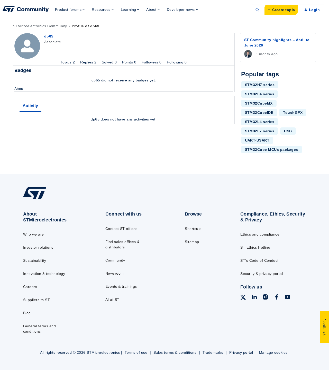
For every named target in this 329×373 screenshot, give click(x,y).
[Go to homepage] (54, 199)
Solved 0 (110, 62)
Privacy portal (241, 352)
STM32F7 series (260, 131)
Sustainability (34, 260)
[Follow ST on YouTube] (288, 298)
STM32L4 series (260, 122)
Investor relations (38, 247)
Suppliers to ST (36, 300)
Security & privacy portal (261, 274)
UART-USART (257, 140)
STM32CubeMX (259, 103)
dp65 (48, 36)
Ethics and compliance (259, 234)
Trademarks (213, 352)
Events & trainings (121, 286)
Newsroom (114, 273)
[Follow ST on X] (243, 298)
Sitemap (192, 242)
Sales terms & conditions (175, 352)
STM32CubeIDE (259, 112)
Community (115, 260)
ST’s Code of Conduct (259, 260)
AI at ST (112, 299)
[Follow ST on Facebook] (276, 298)
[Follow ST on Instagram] (265, 298)
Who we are (33, 234)
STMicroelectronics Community (40, 26)
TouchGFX (293, 112)
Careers (30, 287)
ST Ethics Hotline (255, 247)
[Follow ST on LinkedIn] (254, 298)
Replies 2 (89, 62)
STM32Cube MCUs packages (271, 149)
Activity (30, 106)
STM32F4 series (260, 94)
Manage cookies (273, 352)
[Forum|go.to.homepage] (26, 9)
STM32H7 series (260, 85)
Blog (27, 313)
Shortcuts (193, 229)
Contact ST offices (121, 229)
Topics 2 (68, 62)
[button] (281, 10)
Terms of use (136, 352)
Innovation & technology (44, 274)
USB (288, 131)
